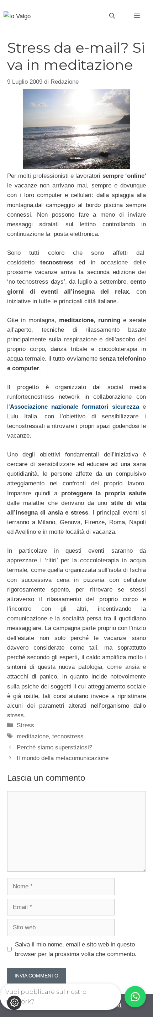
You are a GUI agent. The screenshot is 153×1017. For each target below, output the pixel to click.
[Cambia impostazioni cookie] (14, 1003)
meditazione (33, 736)
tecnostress (68, 736)
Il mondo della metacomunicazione (63, 758)
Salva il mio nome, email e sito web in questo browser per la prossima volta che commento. (76, 949)
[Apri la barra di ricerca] (112, 16)
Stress (25, 725)
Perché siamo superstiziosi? (54, 747)
